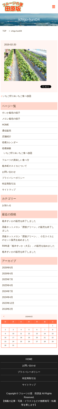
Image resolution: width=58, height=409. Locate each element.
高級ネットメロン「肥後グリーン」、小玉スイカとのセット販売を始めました (28, 238)
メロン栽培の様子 (11, 119)
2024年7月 (7, 291)
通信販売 (6, 130)
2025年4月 (7, 285)
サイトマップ (9, 189)
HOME (5, 124)
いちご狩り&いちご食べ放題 (17, 96)
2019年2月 (7, 309)
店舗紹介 (6, 136)
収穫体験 (6, 148)
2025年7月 (7, 279)
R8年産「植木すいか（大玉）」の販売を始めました (28, 246)
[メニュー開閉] (53, 6)
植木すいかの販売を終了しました (19, 221)
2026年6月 (7, 267)
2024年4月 (7, 297)
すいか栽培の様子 (11, 113)
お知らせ (6, 205)
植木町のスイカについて (14, 166)
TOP (4, 31)
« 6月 (4, 316)
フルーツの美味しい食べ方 (15, 160)
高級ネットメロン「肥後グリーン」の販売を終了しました (28, 229)
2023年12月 (8, 303)
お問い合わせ (9, 172)
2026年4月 (7, 273)
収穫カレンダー (10, 142)
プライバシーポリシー (13, 178)
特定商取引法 (9, 183)
